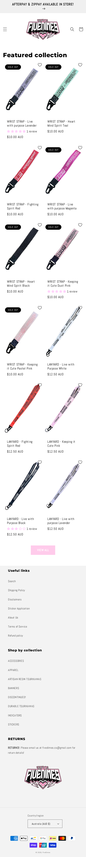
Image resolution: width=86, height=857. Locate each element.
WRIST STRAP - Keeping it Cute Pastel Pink (22, 366)
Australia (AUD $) (41, 824)
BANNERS (13, 688)
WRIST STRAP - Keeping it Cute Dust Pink (62, 284)
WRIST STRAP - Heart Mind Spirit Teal (61, 124)
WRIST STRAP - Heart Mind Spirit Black (21, 284)
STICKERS (13, 724)
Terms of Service (17, 626)
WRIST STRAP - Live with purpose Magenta (62, 206)
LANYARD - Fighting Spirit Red (20, 444)
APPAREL (13, 670)
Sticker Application (19, 608)
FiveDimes (46, 852)
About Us (13, 617)
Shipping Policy (16, 590)
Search (12, 581)
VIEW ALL (43, 550)
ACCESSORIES (16, 661)
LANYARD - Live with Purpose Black (20, 521)
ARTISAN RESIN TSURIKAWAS (24, 679)
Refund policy (15, 635)
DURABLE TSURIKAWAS (21, 706)
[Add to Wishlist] (40, 65)
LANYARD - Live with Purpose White (60, 366)
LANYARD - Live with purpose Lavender (60, 521)
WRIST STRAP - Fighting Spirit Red (22, 206)
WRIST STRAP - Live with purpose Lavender (22, 124)
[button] (5, 29)
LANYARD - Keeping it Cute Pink (61, 444)
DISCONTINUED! (17, 697)
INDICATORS (15, 715)
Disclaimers (15, 599)
